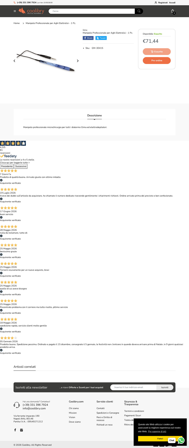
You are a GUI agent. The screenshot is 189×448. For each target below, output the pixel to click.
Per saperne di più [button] (157, 431)
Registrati (163, 2)
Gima (85, 30)
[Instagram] (21, 430)
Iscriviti (164, 387)
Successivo (20, 166)
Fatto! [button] (160, 438)
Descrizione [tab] (94, 115)
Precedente (7, 166)
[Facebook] (15, 430)
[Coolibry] (31, 11)
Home (17, 23)
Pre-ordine (156, 60)
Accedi (172, 2)
